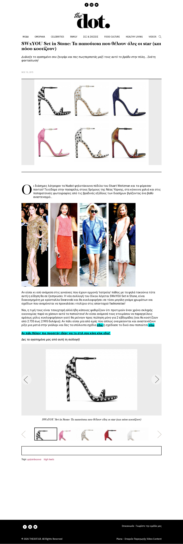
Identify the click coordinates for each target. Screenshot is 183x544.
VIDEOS (152, 36)
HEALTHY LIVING (134, 36)
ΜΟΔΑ (26, 36)
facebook (86, 5)
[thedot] (91, 20)
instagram (92, 5)
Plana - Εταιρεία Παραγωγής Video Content (139, 539)
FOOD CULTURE (112, 36)
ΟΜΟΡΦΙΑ (40, 36)
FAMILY (73, 36)
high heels (49, 459)
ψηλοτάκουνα (34, 459)
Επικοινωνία (128, 526)
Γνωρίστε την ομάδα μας (149, 526)
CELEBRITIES (57, 36)
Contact (97, 5)
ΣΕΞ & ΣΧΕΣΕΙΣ (90, 36)
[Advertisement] (91, 487)
